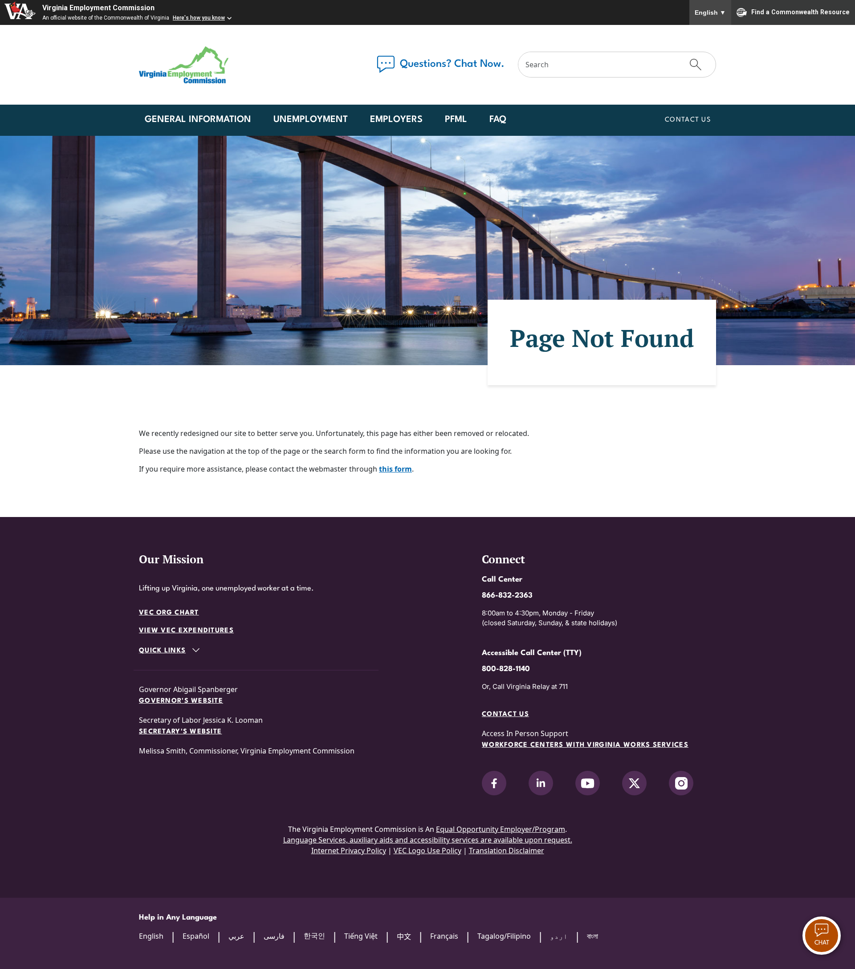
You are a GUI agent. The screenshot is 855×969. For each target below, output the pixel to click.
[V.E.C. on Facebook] (494, 783)
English (710, 12)
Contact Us (688, 120)
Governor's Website (181, 701)
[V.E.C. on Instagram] (681, 783)
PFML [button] (456, 119)
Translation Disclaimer (506, 850)
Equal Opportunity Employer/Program (500, 829)
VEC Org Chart (169, 613)
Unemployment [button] (310, 119)
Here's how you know (199, 18)
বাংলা (592, 936)
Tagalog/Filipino (504, 936)
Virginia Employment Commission (98, 8)
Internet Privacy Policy (348, 850)
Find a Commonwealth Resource (800, 11)
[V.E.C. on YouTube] (587, 783)
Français (444, 936)
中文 (404, 936)
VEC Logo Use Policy (427, 850)
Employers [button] (396, 119)
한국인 (314, 935)
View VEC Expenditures (186, 630)
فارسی (274, 936)
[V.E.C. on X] (634, 783)
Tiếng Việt (361, 936)
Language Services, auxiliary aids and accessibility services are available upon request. (427, 840)
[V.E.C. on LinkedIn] (541, 783)
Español (196, 936)
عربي (236, 936)
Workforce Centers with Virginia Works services (585, 745)
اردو (559, 936)
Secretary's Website (180, 732)
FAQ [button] (497, 119)
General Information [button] (198, 119)
